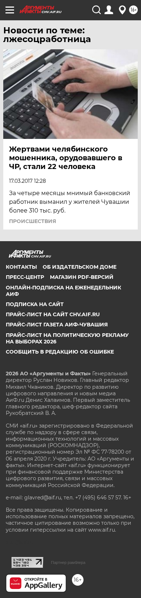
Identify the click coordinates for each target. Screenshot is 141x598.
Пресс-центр (25, 277)
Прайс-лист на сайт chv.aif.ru (53, 314)
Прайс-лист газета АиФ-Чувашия (57, 324)
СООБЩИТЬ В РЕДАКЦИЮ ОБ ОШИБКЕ (60, 352)
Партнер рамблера (68, 562)
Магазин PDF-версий (82, 277)
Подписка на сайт (35, 304)
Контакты (21, 267)
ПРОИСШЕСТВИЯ (32, 221)
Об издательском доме (79, 267)
